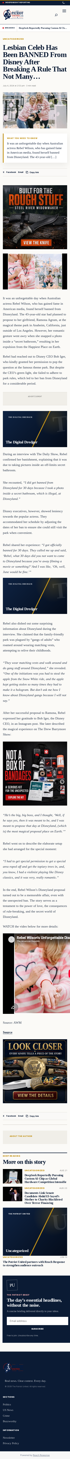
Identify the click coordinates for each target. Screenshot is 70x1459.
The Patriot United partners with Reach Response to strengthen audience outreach (34, 1263)
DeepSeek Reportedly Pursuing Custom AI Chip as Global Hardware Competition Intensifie (43, 28)
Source (7, 1032)
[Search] (56, 15)
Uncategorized (13, 39)
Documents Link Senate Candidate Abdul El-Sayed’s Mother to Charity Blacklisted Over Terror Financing (43, 1198)
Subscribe (37, 1329)
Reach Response (41, 1455)
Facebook (11, 172)
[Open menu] (64, 15)
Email (20, 172)
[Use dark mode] (63, 2)
